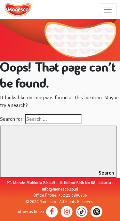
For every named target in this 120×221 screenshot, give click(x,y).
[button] (52, 211)
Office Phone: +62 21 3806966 (60, 195)
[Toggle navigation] (108, 9)
